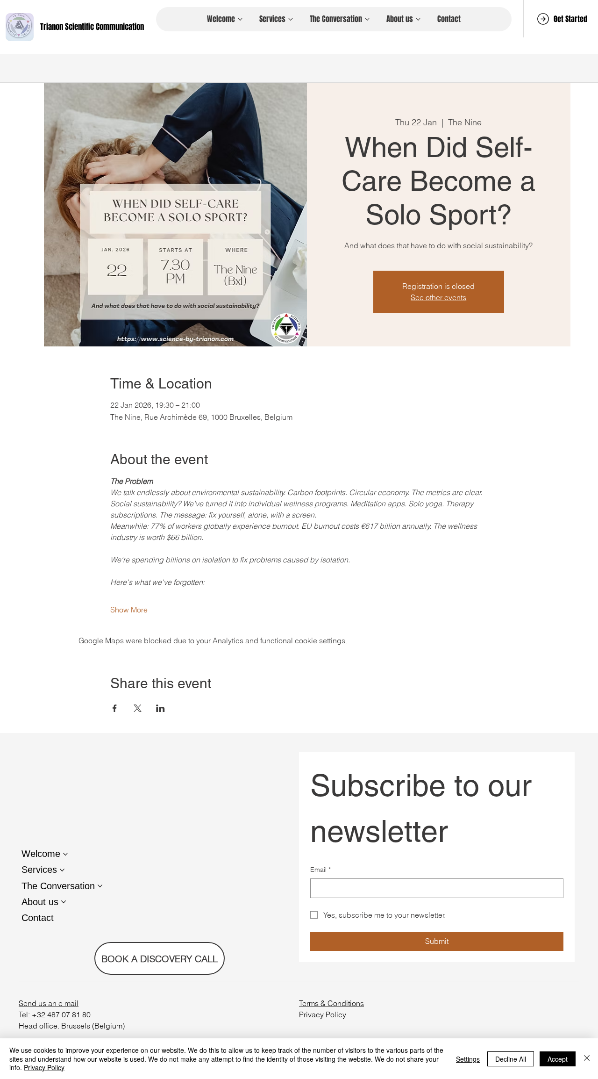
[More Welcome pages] (240, 19)
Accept (558, 1059)
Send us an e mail (48, 1003)
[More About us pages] (418, 19)
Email (320, 869)
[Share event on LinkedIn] (160, 708)
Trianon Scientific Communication (92, 27)
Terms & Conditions (331, 1003)
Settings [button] (468, 1059)
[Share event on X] (137, 708)
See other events (438, 297)
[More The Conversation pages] (367, 19)
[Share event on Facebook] (114, 708)
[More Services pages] (290, 19)
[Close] (586, 1059)
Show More (129, 609)
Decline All (510, 1059)
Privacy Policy (322, 1014)
